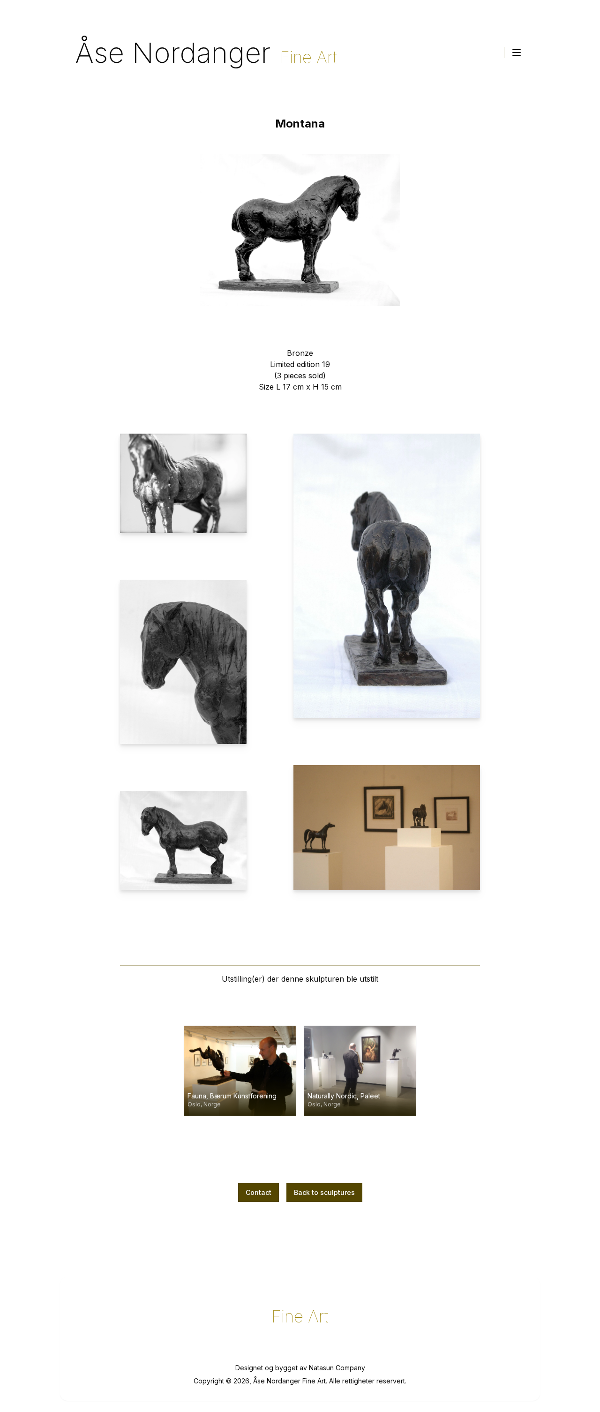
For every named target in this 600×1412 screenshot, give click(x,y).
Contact (258, 1192)
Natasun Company (337, 1368)
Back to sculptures (324, 1192)
